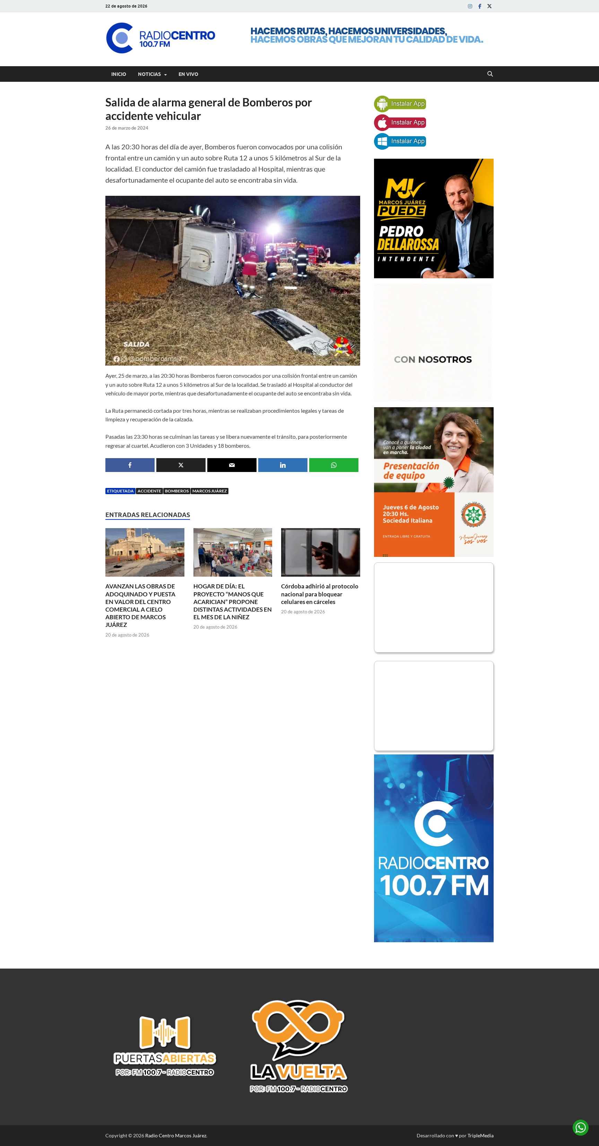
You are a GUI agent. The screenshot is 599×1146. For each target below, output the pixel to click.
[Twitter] (489, 6)
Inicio (118, 74)
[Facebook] (480, 6)
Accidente (149, 490)
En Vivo (188, 74)
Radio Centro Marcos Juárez (175, 1135)
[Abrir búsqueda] (490, 74)
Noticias (149, 74)
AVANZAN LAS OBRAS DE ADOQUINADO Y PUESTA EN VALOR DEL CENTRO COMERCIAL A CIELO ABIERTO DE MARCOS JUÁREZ (140, 605)
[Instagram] (470, 6)
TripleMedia (481, 1135)
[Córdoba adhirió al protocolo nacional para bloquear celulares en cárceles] (320, 554)
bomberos (177, 490)
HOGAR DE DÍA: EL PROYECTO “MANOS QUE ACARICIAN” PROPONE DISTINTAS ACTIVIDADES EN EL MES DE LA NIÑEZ (232, 601)
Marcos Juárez (209, 490)
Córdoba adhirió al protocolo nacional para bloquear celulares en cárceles (319, 594)
